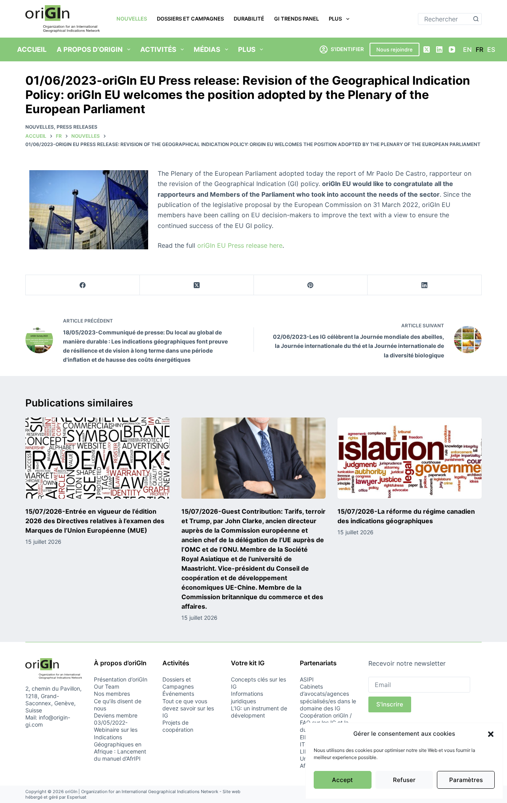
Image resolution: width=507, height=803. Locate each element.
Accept (342, 780)
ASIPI (307, 679)
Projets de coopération (177, 726)
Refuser (404, 780)
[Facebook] (83, 285)
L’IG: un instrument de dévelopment (259, 712)
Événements (178, 693)
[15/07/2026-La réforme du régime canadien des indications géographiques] (409, 458)
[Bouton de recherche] (475, 19)
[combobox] (444, 19)
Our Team (106, 686)
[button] (491, 734)
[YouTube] (452, 49)
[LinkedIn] (439, 49)
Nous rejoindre (394, 49)
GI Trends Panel (296, 18)
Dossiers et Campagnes (190, 18)
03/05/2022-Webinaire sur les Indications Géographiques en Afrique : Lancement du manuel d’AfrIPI (120, 740)
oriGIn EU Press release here (239, 245)
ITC (304, 744)
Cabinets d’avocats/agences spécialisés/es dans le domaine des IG (328, 697)
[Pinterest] (311, 285)
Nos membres (112, 693)
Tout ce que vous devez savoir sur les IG (188, 708)
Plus (335, 18)
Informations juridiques (247, 697)
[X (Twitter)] (426, 49)
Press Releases (77, 127)
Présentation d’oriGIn (120, 679)
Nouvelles (131, 18)
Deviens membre (115, 715)
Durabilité (249, 18)
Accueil (32, 49)
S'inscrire (389, 704)
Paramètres (466, 780)
